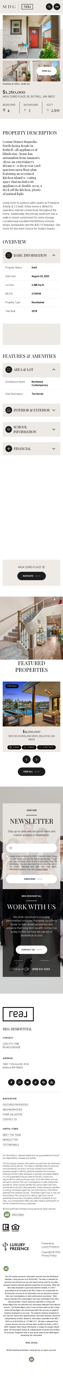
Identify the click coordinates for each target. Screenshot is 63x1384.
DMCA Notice (18, 1214)
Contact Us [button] (10, 1119)
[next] (37, 759)
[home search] (49, 6)
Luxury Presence (50, 1246)
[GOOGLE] (43, 1082)
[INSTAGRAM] (19, 1082)
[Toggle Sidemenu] (57, 6)
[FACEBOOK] (11, 1082)
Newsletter (10, 1139)
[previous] (27, 759)
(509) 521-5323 (41, 969)
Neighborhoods (12, 1109)
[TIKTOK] (35, 1082)
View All (46, 71)
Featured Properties (15, 1104)
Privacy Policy (42, 869)
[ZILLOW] (51, 1082)
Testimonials (11, 1144)
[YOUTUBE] (27, 1082)
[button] (31, 950)
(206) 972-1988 (11, 1043)
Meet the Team (12, 1135)
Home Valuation (12, 1114)
